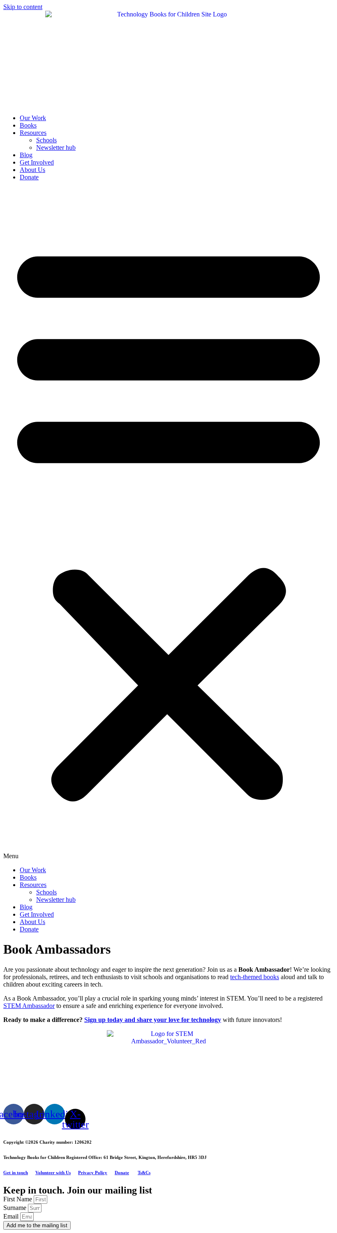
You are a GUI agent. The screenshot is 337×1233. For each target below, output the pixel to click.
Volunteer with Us (53, 1172)
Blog (26, 154)
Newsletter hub (56, 147)
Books (28, 125)
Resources (33, 132)
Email (11, 1216)
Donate (29, 177)
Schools (46, 140)
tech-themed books (254, 976)
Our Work (33, 117)
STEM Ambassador (29, 1005)
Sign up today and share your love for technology (152, 1019)
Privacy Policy (92, 1172)
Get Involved (37, 162)
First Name (18, 1199)
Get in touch (15, 1172)
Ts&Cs (144, 1172)
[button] (168, 524)
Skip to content (22, 6)
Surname (15, 1207)
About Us (32, 169)
